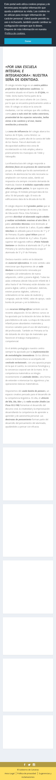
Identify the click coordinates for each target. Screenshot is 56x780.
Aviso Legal (9, 773)
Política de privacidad (26, 773)
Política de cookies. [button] (15, 33)
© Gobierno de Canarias (28, 769)
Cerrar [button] (28, 41)
